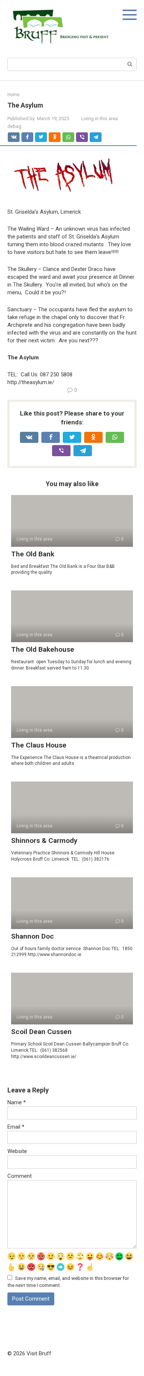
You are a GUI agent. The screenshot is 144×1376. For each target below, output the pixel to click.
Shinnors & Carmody (44, 840)
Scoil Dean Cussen (41, 1031)
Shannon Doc (32, 936)
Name (16, 1102)
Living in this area (99, 118)
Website (17, 1151)
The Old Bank (32, 554)
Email (15, 1126)
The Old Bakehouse (42, 649)
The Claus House (38, 745)
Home (13, 94)
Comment (19, 1176)
